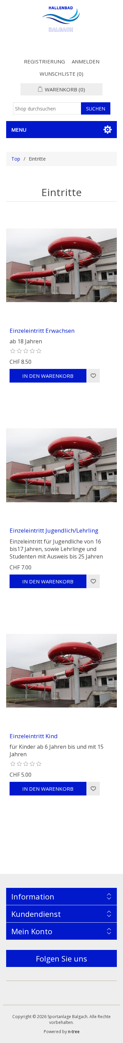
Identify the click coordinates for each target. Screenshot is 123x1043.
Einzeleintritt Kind (34, 736)
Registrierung (44, 61)
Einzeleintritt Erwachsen (42, 330)
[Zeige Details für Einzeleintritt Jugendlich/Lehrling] (61, 465)
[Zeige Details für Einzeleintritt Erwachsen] (61, 265)
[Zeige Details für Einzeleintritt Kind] (61, 670)
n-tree (74, 1031)
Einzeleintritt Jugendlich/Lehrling (54, 530)
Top (15, 158)
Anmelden (85, 61)
